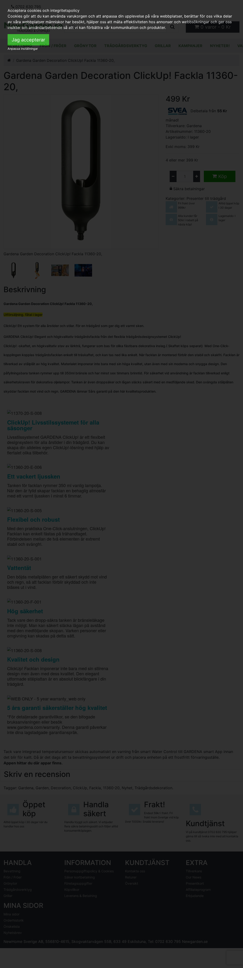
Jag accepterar (28, 40)
